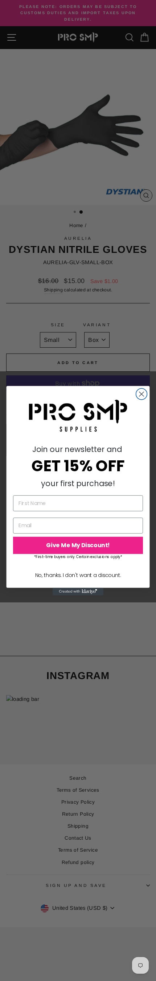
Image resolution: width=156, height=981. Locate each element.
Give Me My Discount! (78, 545)
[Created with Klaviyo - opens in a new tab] (78, 591)
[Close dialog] (141, 394)
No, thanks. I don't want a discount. (78, 574)
